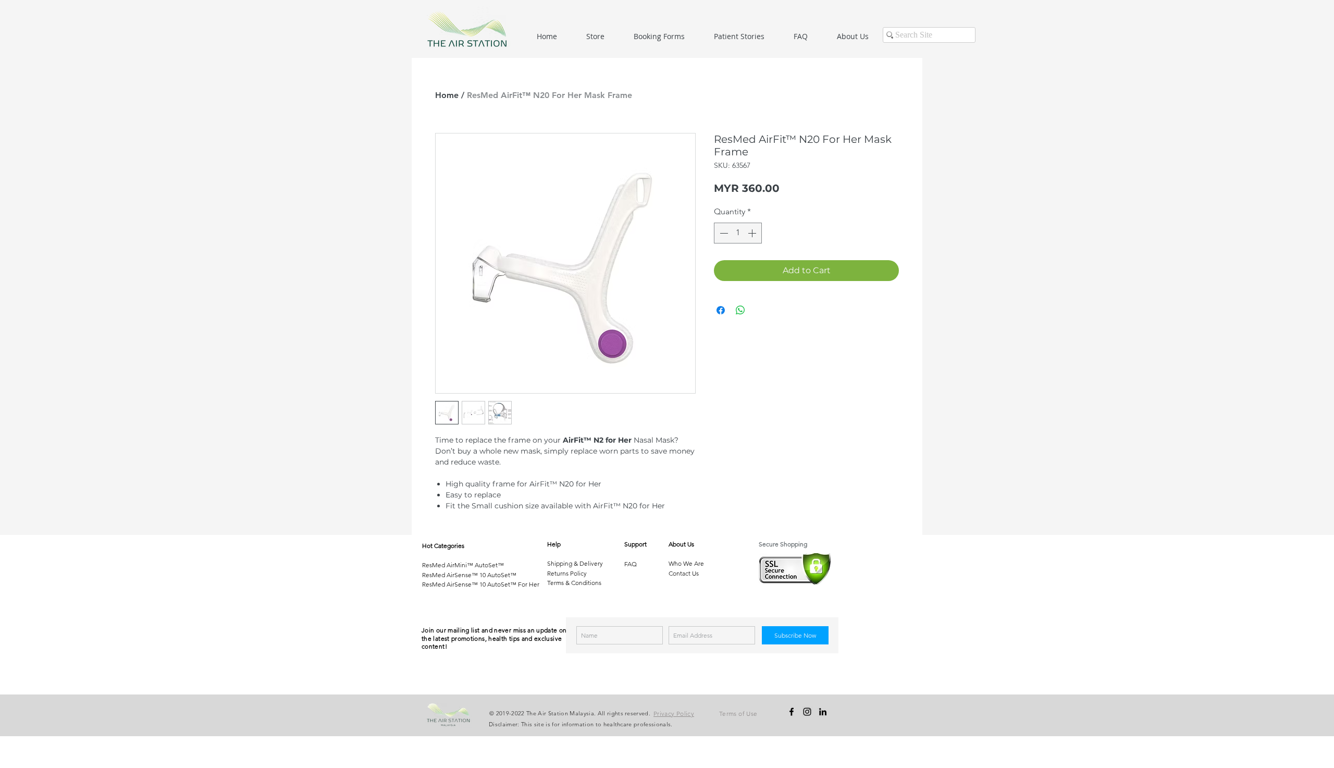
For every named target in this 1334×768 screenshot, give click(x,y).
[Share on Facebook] (720, 310)
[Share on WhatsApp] (740, 310)
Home (447, 95)
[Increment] (753, 233)
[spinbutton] (738, 233)
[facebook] (791, 711)
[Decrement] (722, 233)
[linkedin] (823, 711)
